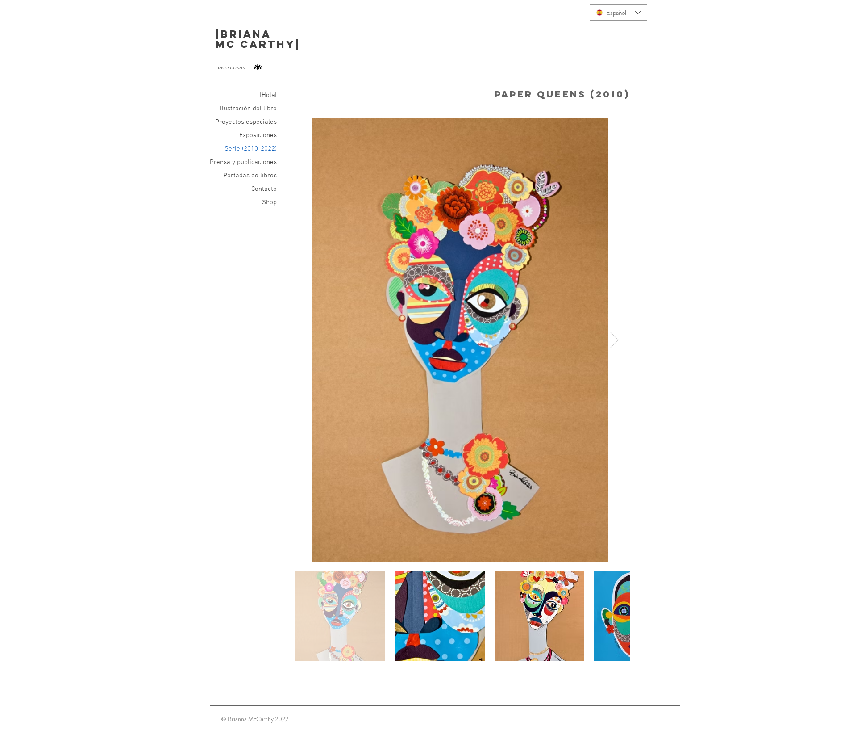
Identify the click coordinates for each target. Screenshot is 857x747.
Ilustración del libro (248, 109)
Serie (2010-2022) (251, 149)
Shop (269, 202)
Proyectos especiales (246, 122)
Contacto (264, 189)
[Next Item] (614, 339)
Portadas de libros (250, 176)
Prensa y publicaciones (243, 162)
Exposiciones (258, 135)
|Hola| (268, 95)
